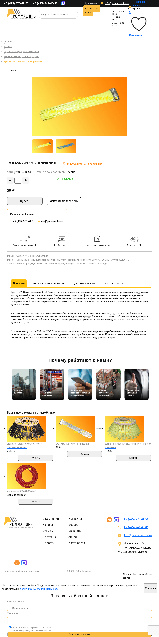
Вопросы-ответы (112, 283)
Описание (19, 283)
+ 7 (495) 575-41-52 (16, 3)
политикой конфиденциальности (39, 588)
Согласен (150, 588)
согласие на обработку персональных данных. (30, 630)
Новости (49, 542)
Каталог (48, 524)
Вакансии (75, 530)
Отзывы (48, 530)
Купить (24, 201)
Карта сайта (76, 542)
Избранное (135, 24)
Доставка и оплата (84, 283)
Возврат (74, 524)
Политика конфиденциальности (22, 571)
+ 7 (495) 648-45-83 (45, 3)
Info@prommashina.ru (52, 221)
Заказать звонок (91, 10)
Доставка (49, 536)
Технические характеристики (48, 283)
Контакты (75, 518)
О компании (51, 518)
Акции (72, 536)
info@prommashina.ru (117, 3)
